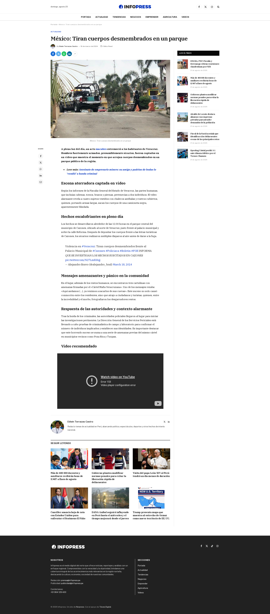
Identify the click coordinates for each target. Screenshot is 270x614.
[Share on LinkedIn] (69, 53)
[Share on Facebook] (53, 53)
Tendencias (119, 17)
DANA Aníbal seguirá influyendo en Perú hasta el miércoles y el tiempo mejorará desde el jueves (110, 515)
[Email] (40, 182)
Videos (185, 17)
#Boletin (125, 250)
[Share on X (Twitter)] (58, 53)
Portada (86, 17)
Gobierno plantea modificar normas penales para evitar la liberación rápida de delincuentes (109, 478)
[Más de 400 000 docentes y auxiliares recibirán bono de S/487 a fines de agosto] (69, 458)
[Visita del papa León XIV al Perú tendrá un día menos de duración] (151, 458)
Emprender (152, 17)
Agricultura (170, 17)
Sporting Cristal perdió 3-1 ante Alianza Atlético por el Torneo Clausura (202, 153)
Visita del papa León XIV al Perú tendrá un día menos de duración (151, 474)
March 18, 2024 (122, 264)
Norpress (80, 607)
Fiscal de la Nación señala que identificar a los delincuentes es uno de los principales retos (204, 136)
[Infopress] (135, 7)
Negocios (135, 17)
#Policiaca (112, 250)
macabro (101, 149)
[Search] (218, 7)
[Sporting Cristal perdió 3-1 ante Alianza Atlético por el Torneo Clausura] (182, 153)
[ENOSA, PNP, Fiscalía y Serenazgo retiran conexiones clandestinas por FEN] (182, 64)
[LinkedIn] (40, 175)
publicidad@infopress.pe (72, 583)
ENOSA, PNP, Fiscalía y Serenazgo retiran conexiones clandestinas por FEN (204, 64)
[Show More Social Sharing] (75, 53)
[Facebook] (40, 156)
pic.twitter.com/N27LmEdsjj (82, 260)
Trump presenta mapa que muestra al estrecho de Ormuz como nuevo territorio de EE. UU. (151, 515)
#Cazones (99, 250)
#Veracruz (88, 246)
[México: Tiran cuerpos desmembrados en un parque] (110, 99)
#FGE (134, 250)
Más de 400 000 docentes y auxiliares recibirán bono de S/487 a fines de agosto (67, 476)
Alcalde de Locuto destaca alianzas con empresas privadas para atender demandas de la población (202, 118)
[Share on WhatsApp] (64, 53)
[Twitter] (40, 162)
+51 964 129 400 (58, 592)
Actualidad (101, 17)
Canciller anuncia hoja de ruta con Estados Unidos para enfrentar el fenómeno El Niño (68, 515)
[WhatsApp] (40, 169)
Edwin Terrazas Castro (68, 46)
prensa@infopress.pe (70, 580)
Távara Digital (105, 607)
